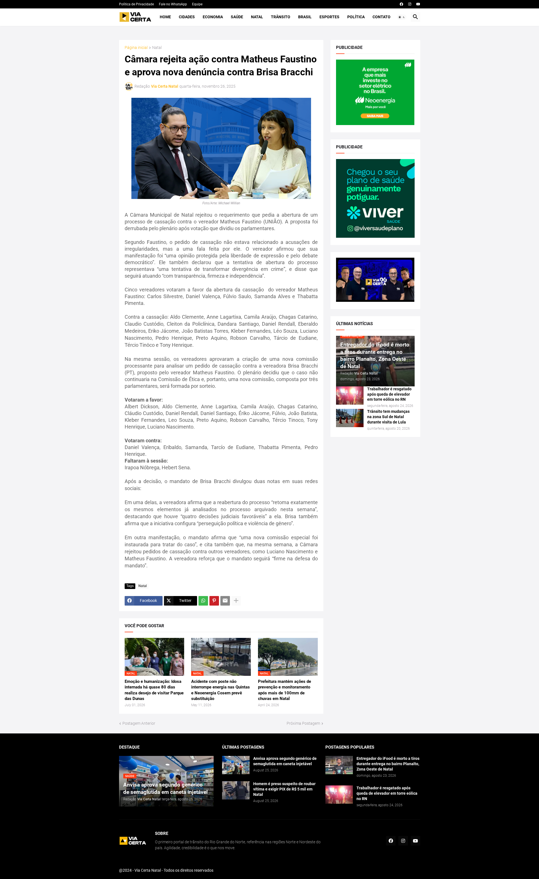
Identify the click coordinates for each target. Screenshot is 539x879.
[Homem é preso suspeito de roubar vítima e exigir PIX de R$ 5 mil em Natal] (236, 790)
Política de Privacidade (136, 4)
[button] (401, 17)
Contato (381, 17)
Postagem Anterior (138, 723)
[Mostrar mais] (236, 601)
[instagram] (409, 4)
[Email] (225, 601)
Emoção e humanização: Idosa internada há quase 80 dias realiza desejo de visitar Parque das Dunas (154, 690)
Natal (257, 17)
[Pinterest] (214, 601)
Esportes (329, 17)
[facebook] (401, 4)
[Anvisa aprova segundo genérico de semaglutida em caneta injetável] (236, 765)
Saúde (237, 17)
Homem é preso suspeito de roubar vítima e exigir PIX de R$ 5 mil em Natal (284, 789)
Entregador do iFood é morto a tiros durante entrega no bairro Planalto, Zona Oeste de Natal (388, 763)
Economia (213, 17)
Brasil (305, 17)
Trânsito (280, 17)
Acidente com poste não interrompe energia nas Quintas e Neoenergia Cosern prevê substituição (220, 690)
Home (165, 17)
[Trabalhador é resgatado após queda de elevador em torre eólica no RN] (350, 395)
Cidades (187, 17)
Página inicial (136, 48)
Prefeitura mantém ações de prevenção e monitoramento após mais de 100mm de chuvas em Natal (284, 690)
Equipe (197, 4)
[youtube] (418, 4)
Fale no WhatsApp (173, 4)
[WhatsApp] (203, 601)
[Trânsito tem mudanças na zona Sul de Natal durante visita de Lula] (350, 418)
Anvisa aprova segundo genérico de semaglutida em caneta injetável (285, 761)
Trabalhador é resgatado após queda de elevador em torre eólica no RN (389, 394)
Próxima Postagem (303, 723)
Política (356, 17)
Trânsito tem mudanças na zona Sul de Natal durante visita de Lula (388, 416)
